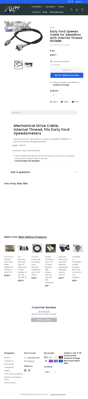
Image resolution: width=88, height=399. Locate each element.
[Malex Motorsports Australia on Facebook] (29, 370)
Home (52, 27)
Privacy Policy (10, 383)
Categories (9, 367)
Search (7, 358)
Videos (7, 371)
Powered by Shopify (58, 394)
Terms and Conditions (13, 374)
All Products (9, 364)
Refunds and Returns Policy (13, 378)
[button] (44, 113)
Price (52, 51)
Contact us (9, 361)
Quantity (54, 91)
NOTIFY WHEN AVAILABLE (67, 75)
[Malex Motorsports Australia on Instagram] (25, 370)
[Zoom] (23, 40)
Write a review (44, 320)
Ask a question (20, 172)
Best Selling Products (33, 237)
